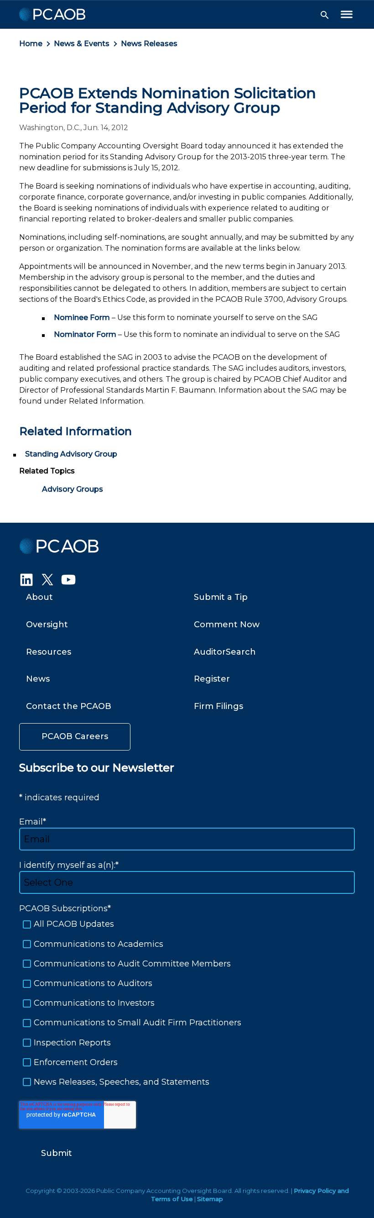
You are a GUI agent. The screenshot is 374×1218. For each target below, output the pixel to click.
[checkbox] (187, 1003)
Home (30, 43)
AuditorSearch (225, 652)
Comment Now (227, 625)
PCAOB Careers (75, 736)
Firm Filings (218, 706)
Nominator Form (85, 334)
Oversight (47, 625)
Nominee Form (82, 317)
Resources (48, 652)
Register (212, 679)
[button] (324, 15)
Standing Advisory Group (71, 454)
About (39, 597)
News (38, 679)
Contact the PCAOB (68, 706)
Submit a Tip (221, 597)
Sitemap (210, 1198)
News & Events (81, 43)
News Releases (149, 43)
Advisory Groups (72, 489)
